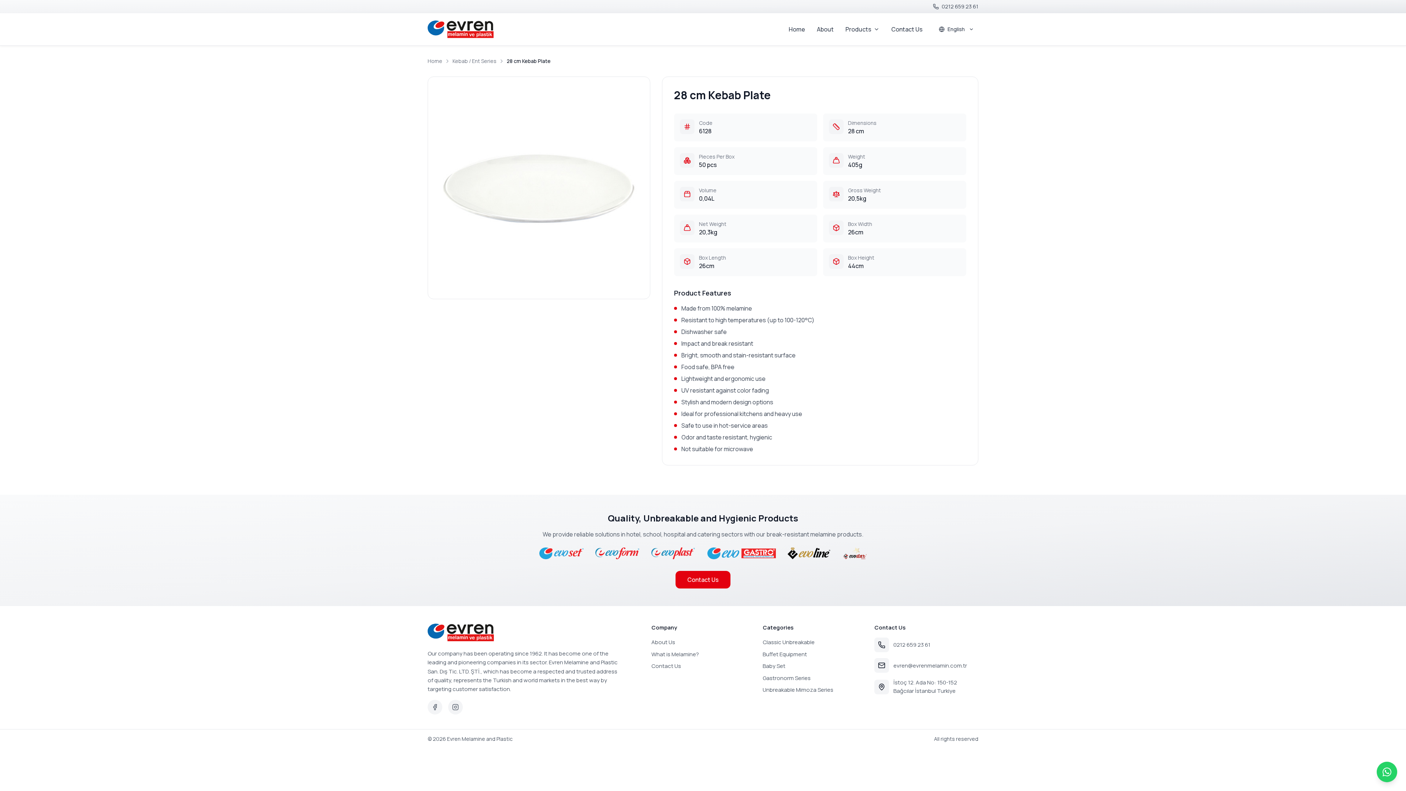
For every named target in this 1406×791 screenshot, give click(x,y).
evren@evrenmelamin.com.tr (930, 665)
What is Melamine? (675, 654)
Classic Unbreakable (789, 642)
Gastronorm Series (787, 678)
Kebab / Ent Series (474, 60)
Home (797, 29)
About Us (663, 642)
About (825, 29)
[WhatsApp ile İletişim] (1387, 772)
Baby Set (774, 666)
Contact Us (907, 29)
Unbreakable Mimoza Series (798, 690)
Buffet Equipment (785, 654)
